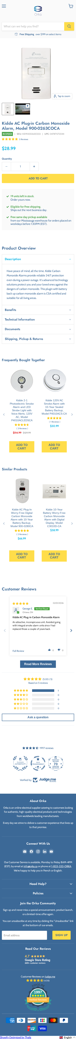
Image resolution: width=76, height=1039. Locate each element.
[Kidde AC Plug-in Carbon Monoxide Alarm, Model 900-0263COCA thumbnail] (22, 109)
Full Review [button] (18, 650)
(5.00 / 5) (47, 679)
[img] (20, 603)
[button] (10, 139)
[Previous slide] (5, 630)
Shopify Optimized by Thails (15, 1037)
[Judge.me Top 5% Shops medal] (55, 763)
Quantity (7, 158)
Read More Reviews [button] (38, 664)
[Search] (69, 26)
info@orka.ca (30, 866)
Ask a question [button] (38, 717)
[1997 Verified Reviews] (38, 1012)
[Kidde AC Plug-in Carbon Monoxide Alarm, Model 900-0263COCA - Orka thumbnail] (8, 109)
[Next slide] (71, 630)
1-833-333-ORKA (61, 866)
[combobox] (33, 26)
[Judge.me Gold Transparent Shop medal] (20, 763)
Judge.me (50, 976)
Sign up (61, 935)
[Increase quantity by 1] (34, 166)
